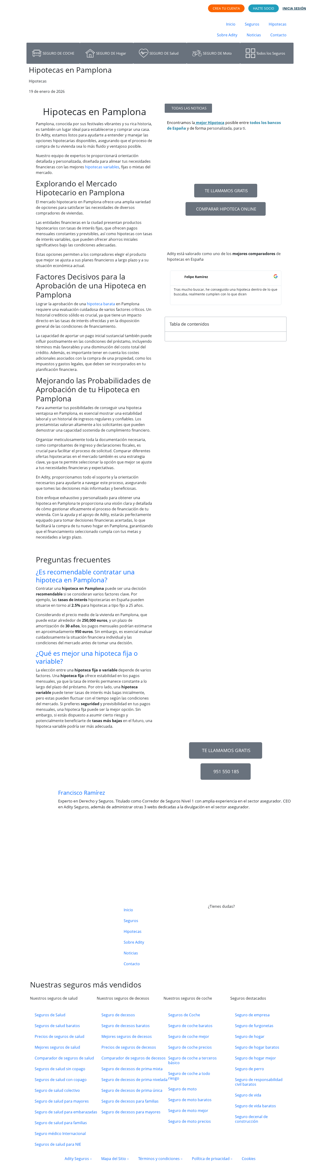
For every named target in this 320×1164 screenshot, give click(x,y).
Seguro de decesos (118, 1014)
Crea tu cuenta (226, 8)
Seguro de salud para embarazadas (66, 1112)
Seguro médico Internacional (60, 1133)
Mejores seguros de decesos (126, 1036)
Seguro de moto (182, 1089)
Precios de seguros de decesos (128, 1047)
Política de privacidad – (212, 1158)
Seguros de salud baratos (57, 1025)
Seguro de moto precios (189, 1121)
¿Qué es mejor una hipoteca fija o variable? (87, 657)
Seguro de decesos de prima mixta (132, 1068)
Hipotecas (278, 24)
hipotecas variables (102, 167)
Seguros (252, 24)
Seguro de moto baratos (190, 1099)
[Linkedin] (252, 951)
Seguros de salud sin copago (60, 1068)
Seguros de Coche (184, 1014)
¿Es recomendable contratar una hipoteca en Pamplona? (85, 575)
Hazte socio (263, 8)
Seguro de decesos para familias (130, 1101)
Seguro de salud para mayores (62, 1101)
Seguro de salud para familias (61, 1122)
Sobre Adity (227, 35)
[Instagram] (226, 951)
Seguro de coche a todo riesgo (189, 1076)
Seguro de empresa (252, 1014)
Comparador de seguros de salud (64, 1058)
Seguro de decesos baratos (125, 1025)
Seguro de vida (248, 1095)
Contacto (278, 35)
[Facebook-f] (214, 951)
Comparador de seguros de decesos (133, 1058)
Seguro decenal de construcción (251, 1119)
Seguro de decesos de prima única (131, 1090)
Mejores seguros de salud (57, 1047)
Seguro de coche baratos (190, 1025)
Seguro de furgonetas (254, 1025)
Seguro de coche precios (190, 1047)
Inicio (230, 24)
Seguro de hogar (249, 1036)
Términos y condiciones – (160, 1158)
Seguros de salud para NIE (58, 1144)
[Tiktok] (239, 951)
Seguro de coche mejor (188, 1036)
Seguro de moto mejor (188, 1110)
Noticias (254, 35)
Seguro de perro (249, 1068)
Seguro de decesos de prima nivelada (134, 1079)
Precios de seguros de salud (59, 1036)
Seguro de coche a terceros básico (192, 1060)
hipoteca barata (101, 303)
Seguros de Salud (50, 1014)
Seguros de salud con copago (61, 1079)
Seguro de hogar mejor (255, 1058)
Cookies (249, 1158)
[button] (94, 576)
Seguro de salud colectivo (57, 1090)
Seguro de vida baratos (255, 1105)
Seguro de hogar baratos (257, 1047)
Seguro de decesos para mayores (130, 1112)
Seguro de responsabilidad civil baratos (259, 1082)
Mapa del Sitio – (115, 1158)
